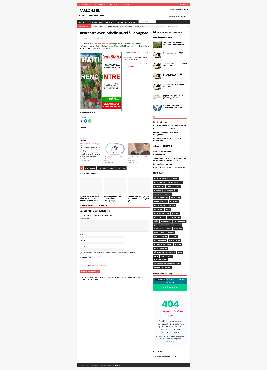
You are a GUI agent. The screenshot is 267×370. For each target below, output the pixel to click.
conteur (157, 194)
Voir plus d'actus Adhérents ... (178, 17)
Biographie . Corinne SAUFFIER (164, 129)
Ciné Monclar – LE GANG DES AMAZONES (173, 85)
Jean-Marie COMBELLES (162, 225)
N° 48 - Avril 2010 (105, 39)
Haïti (111, 168)
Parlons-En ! (96, 22)
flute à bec (175, 213)
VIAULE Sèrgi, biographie (162, 151)
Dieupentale (175, 198)
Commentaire (84, 219)
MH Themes (116, 365)
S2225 (180, 252)
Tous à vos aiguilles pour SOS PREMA (167, 264)
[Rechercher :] (176, 26)
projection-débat (160, 248)
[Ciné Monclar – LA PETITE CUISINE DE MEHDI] (157, 76)
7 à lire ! (158, 117)
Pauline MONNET (160, 240)
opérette (173, 237)
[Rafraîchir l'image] (100, 257)
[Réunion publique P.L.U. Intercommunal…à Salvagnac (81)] (115, 185)
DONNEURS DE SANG (160, 202)
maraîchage (177, 225)
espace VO (171, 206)
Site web (83, 247)
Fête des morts (159, 217)
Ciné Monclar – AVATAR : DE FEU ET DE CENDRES (175, 64)
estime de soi (158, 209)
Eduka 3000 (174, 202)
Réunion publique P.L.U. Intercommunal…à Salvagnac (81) (113, 198)
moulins (171, 233)
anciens (175, 178)
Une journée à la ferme (162, 268)
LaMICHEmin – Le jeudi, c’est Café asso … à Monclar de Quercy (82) (173, 97)
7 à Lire (109, 22)
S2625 (156, 256)
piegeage (178, 244)
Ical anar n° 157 (159, 155)
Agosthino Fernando (162, 178)
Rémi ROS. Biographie (161, 122)
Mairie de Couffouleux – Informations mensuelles (172, 106)
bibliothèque (90, 168)
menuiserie (178, 229)
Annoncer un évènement (126, 22)
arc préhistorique (175, 182)
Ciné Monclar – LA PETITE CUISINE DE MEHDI (172, 75)
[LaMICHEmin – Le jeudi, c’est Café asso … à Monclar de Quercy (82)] (157, 97)
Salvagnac (96, 39)
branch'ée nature (173, 186)
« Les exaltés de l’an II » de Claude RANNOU (169, 167)
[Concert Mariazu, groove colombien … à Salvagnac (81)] (139, 185)
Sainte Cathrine (166, 256)
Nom (82, 234)
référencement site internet (164, 252)
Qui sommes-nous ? (85, 4)
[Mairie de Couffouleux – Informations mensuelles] (157, 108)
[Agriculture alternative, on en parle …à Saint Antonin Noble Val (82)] (91, 185)
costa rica (167, 194)
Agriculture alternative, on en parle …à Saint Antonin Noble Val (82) (90, 198)
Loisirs (90, 39)
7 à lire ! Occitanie (163, 146)
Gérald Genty (166, 221)
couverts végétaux (161, 198)
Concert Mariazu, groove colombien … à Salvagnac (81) (138, 198)
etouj (168, 209)
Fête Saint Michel (174, 217)
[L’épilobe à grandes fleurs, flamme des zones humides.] (157, 45)
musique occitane (160, 237)
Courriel (82, 240)
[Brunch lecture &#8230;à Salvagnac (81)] (115, 149)
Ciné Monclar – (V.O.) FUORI (173, 53)
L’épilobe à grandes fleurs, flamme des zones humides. (173, 43)
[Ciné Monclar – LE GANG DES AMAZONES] (157, 87)
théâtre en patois (160, 260)
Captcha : (91, 266)
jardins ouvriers (179, 221)
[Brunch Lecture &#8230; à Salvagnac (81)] (92, 152)
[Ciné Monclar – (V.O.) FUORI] (157, 55)
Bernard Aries (159, 186)
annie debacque (160, 182)
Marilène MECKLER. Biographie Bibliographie (169, 125)
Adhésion (126, 4)
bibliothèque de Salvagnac (103, 44)
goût (156, 221)
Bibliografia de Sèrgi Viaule (163, 164)
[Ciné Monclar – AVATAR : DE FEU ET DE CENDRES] (157, 66)
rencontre (121, 168)
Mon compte (114, 4)
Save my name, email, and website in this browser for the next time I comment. (109, 253)
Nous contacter (100, 4)
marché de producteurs (162, 229)
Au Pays (82, 22)
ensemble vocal (160, 206)
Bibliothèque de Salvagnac (140, 53)
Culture (85, 39)
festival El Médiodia (161, 213)
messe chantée (159, 233)
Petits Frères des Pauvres (163, 244)
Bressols (157, 190)
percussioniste (174, 240)
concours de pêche (170, 190)
